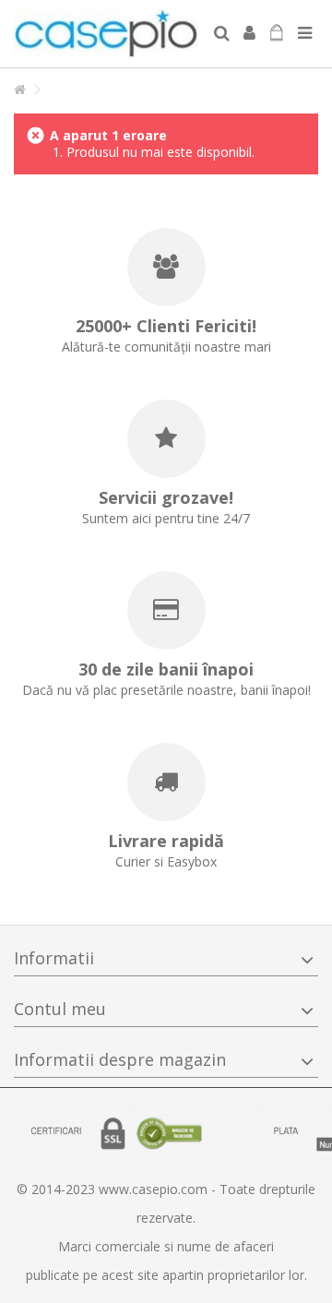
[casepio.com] (106, 33)
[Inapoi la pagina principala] (19, 90)
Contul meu (60, 1009)
